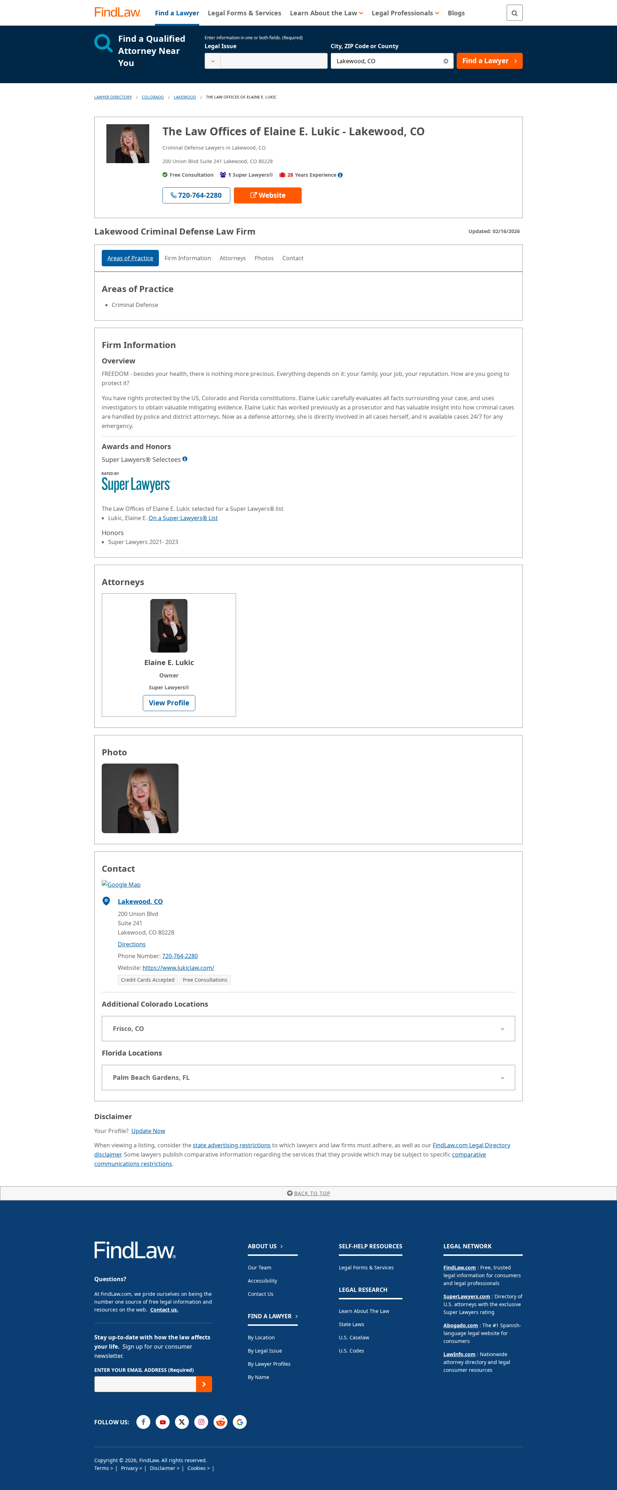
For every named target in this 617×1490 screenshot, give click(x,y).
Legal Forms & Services (366, 1267)
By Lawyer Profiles (269, 1363)
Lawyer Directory (113, 97)
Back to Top (312, 1193)
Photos (264, 258)
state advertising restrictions (232, 1145)
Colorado (153, 97)
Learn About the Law (364, 1311)
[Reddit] (220, 1422)
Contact (293, 258)
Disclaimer (163, 1468)
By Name (258, 1377)
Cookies (197, 1468)
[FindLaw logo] (121, 12)
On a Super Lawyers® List (183, 518)
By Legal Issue (265, 1350)
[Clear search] (446, 61)
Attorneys (233, 258)
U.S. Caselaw (354, 1337)
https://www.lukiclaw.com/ (178, 968)
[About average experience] (340, 175)
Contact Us (261, 1293)
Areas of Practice (130, 258)
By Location (261, 1337)
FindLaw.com (459, 1267)
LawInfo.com (459, 1354)
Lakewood (185, 97)
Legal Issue (220, 46)
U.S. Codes (351, 1350)
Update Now (148, 1131)
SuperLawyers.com (466, 1296)
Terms (102, 1468)
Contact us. (164, 1309)
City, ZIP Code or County (364, 46)
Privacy (130, 1468)
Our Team (259, 1267)
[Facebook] (143, 1422)
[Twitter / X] (182, 1422)
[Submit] (204, 1384)
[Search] (515, 13)
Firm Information (188, 258)
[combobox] (266, 61)
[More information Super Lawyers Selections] (184, 459)
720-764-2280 (180, 956)
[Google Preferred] (240, 1422)
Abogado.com (460, 1325)
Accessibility (262, 1280)
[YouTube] (163, 1422)
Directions (132, 944)
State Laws (351, 1324)
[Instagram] (201, 1422)
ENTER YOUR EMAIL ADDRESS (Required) (144, 1369)
